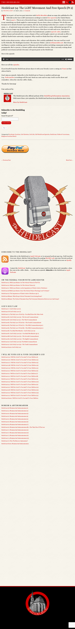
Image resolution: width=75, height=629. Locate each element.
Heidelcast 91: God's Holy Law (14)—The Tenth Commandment (19, 344)
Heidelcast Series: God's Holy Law (11, 347)
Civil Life (31, 134)
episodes (16, 65)
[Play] (4, 59)
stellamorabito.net (56, 43)
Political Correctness (63, 134)
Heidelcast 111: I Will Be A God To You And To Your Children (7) (19, 373)
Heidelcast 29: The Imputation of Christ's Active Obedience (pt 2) (20, 293)
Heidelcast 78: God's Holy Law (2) (11, 311)
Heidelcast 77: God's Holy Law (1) (11, 309)
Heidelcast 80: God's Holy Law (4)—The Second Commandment (19, 317)
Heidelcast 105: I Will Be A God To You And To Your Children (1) (19, 357)
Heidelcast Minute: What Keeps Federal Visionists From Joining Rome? (21, 296)
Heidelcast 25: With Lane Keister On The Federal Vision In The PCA (20, 282)
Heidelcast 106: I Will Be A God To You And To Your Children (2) (19, 360)
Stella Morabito (41, 15)
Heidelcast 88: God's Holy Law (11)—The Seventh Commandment (20, 336)
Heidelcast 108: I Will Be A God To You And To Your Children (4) (19, 365)
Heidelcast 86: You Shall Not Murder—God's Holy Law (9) (18, 330)
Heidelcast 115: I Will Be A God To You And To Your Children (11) (19, 384)
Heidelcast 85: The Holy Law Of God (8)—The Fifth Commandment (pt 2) (22, 328)
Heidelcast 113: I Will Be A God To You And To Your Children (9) (19, 379)
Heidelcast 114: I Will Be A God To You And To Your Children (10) (20, 381)
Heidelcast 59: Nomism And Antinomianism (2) (14, 411)
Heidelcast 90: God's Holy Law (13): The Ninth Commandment (19, 341)
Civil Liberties (25, 134)
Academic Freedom (14, 134)
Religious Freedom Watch (8, 136)
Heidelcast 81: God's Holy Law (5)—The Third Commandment (19, 320)
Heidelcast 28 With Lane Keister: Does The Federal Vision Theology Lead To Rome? (25, 290)
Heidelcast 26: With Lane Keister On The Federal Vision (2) (18, 285)
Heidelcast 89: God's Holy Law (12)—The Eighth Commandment (19, 339)
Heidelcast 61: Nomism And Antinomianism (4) (14, 416)
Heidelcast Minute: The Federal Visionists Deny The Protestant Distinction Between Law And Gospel (30, 299)
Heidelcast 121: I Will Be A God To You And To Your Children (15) (19, 395)
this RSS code (50, 258)
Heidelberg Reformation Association (57, 96)
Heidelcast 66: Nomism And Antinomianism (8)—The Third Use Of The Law (23, 427)
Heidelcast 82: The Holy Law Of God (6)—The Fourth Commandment (21, 322)
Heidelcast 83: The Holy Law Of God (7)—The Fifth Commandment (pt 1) (22, 325)
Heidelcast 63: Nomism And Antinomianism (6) (14, 421)
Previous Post (6, 160)
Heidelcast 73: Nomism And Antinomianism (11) (15, 435)
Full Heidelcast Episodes (42, 134)
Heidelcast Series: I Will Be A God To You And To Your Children (19, 398)
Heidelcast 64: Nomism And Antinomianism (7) (14, 424)
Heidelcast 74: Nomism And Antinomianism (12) (15, 438)
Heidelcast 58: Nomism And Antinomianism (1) (14, 408)
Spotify (69, 260)
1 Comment (27, 10)
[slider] (70, 59)
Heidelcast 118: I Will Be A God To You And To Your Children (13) (20, 390)
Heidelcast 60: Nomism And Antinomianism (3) (14, 413)
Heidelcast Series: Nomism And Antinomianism (15, 443)
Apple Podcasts (35, 256)
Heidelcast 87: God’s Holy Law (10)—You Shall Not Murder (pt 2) (20, 333)
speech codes (55, 32)
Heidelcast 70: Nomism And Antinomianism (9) (14, 430)
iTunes (64, 69)
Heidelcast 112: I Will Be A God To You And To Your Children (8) (19, 376)
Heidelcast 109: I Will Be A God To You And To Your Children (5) (19, 368)
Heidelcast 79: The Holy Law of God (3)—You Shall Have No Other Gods (22, 314)
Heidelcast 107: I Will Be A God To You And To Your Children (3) (19, 362)
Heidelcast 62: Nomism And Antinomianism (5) (14, 419)
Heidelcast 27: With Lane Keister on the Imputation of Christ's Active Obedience (24, 288)
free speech (52, 18)
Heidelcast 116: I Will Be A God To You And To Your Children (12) (20, 387)
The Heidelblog (10, 2)
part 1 (14, 20)
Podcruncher (9, 77)
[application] (37, 59)
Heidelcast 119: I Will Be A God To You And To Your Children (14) (20, 392)
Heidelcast (8, 10)
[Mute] (66, 59)
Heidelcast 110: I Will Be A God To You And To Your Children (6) (19, 370)
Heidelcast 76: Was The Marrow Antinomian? (14, 441)
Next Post (69, 160)
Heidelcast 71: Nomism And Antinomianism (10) (15, 432)
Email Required (7, 116)
